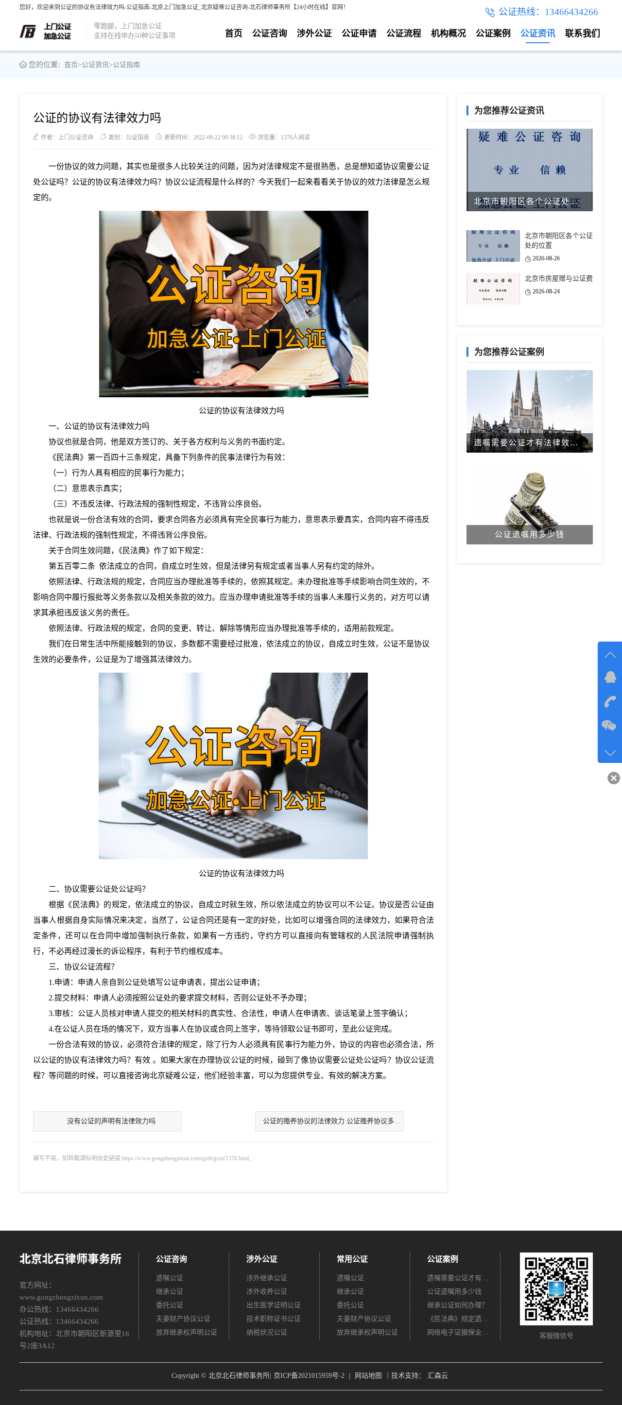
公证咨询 (269, 33)
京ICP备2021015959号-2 (309, 1375)
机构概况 (448, 33)
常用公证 (352, 1259)
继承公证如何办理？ (457, 1305)
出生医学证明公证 (273, 1305)
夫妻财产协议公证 (183, 1318)
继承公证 (169, 1291)
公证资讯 (537, 33)
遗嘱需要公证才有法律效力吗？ (458, 1278)
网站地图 (368, 1375)
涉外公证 (314, 33)
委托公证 (169, 1305)
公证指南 (126, 64)
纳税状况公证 (266, 1332)
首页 (233, 33)
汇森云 (438, 1375)
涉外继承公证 (266, 1278)
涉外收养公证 (266, 1291)
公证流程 (403, 33)
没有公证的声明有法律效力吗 (111, 1121)
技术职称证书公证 (273, 1318)
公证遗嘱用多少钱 (454, 1291)
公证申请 (359, 33)
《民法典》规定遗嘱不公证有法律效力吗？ (458, 1318)
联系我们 (582, 33)
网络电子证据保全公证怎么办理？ (458, 1332)
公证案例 (493, 33)
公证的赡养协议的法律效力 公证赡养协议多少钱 (333, 1121)
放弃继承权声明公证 (186, 1332)
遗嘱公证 (169, 1278)
